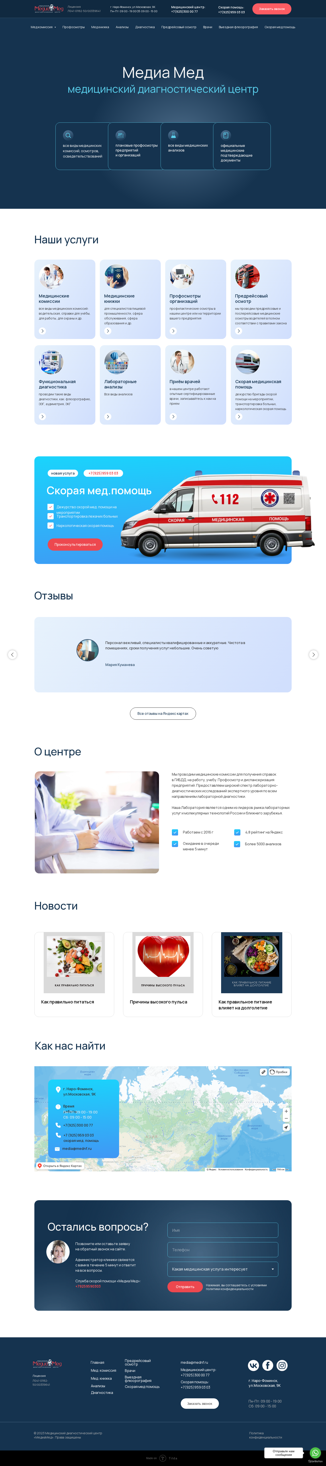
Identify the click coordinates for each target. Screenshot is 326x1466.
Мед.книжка (100, 27)
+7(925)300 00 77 (78, 1125)
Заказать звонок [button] (272, 9)
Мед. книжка (101, 1378)
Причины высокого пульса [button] (158, 1002)
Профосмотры (74, 27)
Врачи (207, 27)
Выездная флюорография (238, 27)
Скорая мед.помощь (280, 27)
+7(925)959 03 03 (103, 473)
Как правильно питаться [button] (67, 1002)
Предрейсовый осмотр (178, 27)
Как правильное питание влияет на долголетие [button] (245, 1005)
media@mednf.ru (77, 1148)
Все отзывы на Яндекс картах (163, 713)
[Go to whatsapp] (315, 1452)
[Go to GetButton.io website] (315, 1461)
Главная (97, 1362)
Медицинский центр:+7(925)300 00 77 (188, 9)
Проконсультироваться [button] (75, 544)
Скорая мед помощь (142, 1386)
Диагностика (145, 27)
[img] (49, 8)
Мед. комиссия (103, 1370)
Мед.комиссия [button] (42, 27)
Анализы (122, 27)
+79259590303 (88, 1286)
